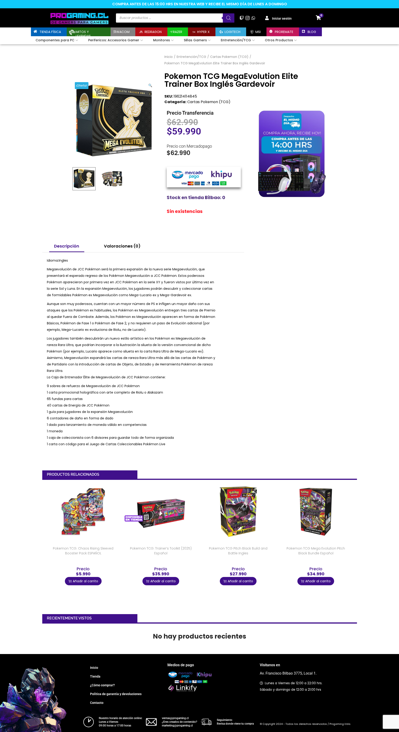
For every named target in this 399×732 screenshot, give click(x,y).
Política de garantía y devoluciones (116, 694)
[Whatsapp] (253, 18)
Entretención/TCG (191, 56)
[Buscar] (228, 18)
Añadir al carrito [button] (85, 581)
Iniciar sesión (282, 18)
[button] (150, 84)
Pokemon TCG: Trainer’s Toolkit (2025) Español (161, 551)
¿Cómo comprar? (102, 685)
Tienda (95, 676)
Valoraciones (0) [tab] (122, 246)
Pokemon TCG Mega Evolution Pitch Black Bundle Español (316, 551)
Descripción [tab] (66, 246)
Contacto (96, 703)
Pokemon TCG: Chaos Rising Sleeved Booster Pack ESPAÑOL (83, 551)
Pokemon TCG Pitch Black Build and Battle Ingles (238, 551)
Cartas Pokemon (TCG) (229, 56)
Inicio (168, 56)
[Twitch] (242, 18)
